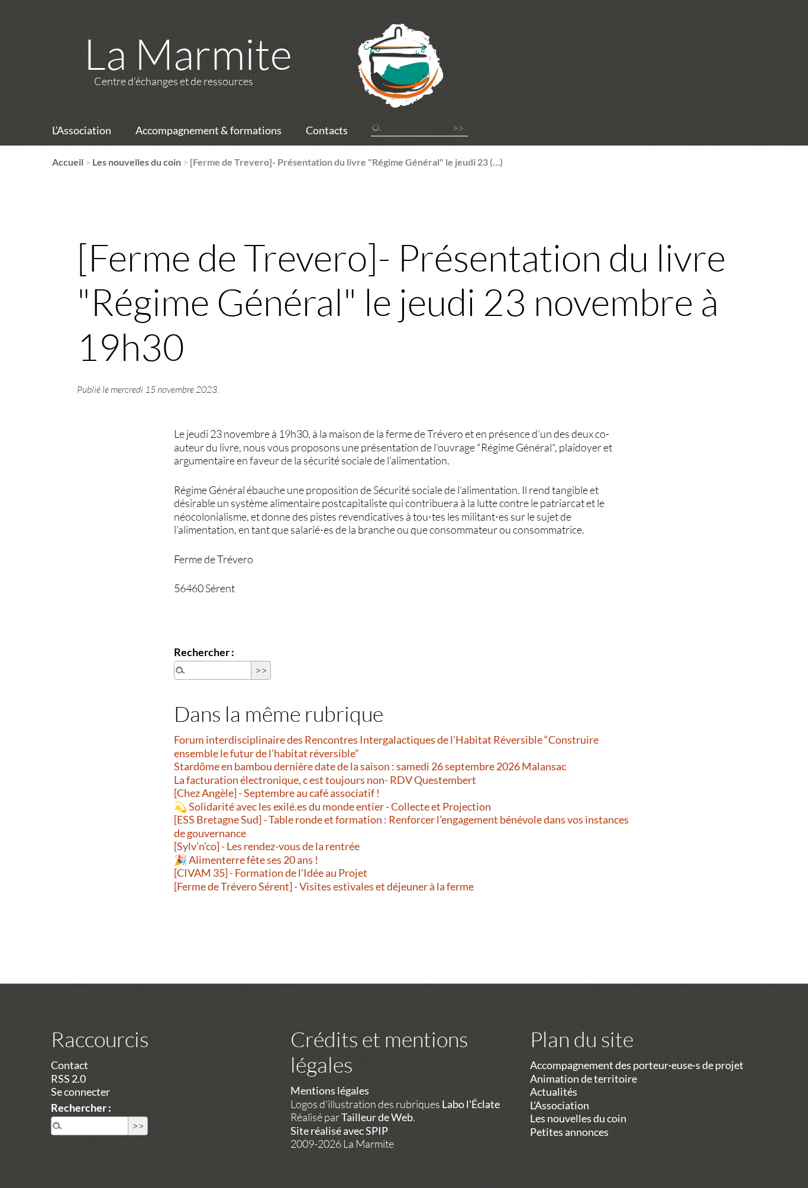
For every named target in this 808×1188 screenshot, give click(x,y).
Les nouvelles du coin (136, 161)
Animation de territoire (583, 1078)
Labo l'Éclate (471, 1103)
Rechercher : (204, 651)
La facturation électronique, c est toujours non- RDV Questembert (325, 779)
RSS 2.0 (68, 1078)
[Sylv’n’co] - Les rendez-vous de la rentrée (267, 846)
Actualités (553, 1091)
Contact (69, 1064)
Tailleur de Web (377, 1117)
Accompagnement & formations (208, 130)
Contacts (327, 130)
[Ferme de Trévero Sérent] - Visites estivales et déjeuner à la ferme (324, 886)
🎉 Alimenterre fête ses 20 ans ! (246, 859)
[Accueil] (385, 81)
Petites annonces (569, 1131)
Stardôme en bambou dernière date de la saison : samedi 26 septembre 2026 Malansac (370, 766)
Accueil (67, 161)
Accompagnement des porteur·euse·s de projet (637, 1064)
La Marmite (188, 53)
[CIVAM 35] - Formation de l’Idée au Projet (270, 872)
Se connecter (80, 1091)
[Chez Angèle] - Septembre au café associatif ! (277, 792)
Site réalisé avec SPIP (339, 1130)
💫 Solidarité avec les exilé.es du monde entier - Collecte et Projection (332, 806)
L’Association (81, 130)
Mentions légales (329, 1090)
